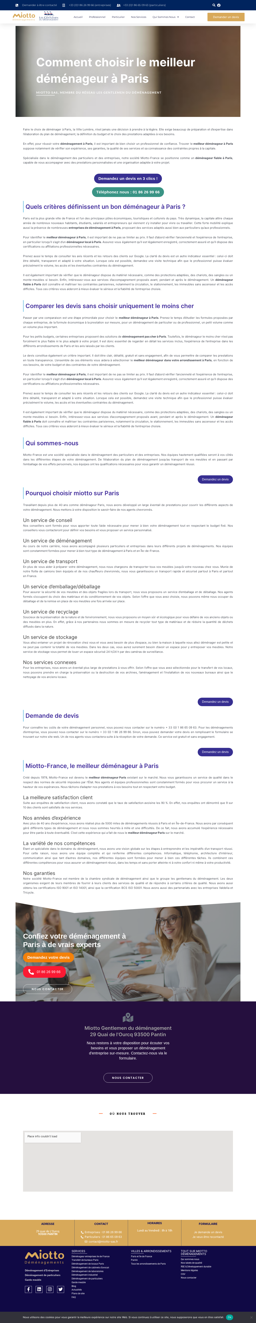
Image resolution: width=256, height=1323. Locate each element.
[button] (214, 5)
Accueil (78, 16)
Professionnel (97, 16)
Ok (229, 1317)
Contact (190, 16)
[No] (251, 1317)
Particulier (118, 16)
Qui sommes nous (164, 16)
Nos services (138, 16)
